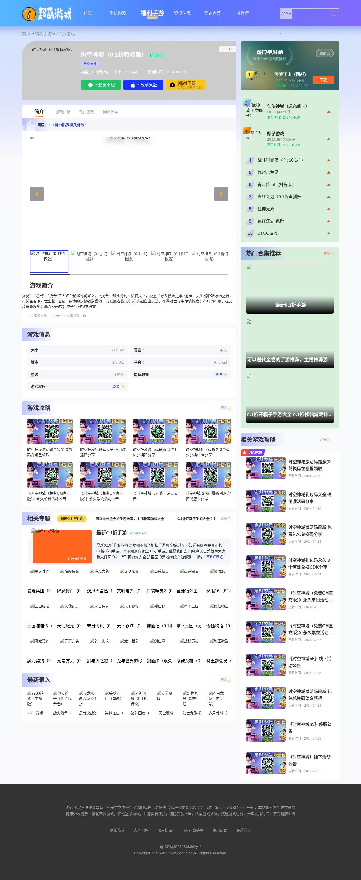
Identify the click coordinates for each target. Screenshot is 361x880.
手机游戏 (117, 13)
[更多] (332, 439)
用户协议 (165, 830)
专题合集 (212, 13)
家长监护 (117, 830)
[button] (221, 194)
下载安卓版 (104, 85)
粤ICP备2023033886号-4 (180, 847)
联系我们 (243, 830)
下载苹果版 (146, 85)
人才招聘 (141, 830)
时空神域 (90, 64)
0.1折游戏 (65, 33)
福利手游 (152, 13)
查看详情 (212, 557)
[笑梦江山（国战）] (325, 53)
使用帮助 (219, 830)
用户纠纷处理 (192, 830)
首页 (88, 13)
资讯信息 (182, 13)
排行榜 (242, 13)
